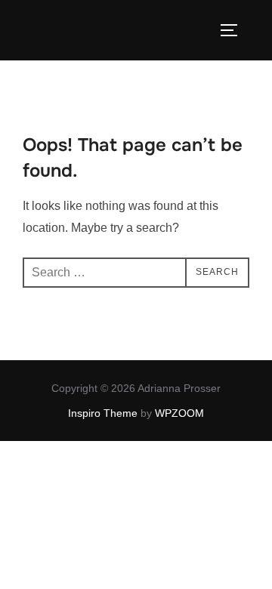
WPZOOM (179, 413)
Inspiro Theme (103, 413)
